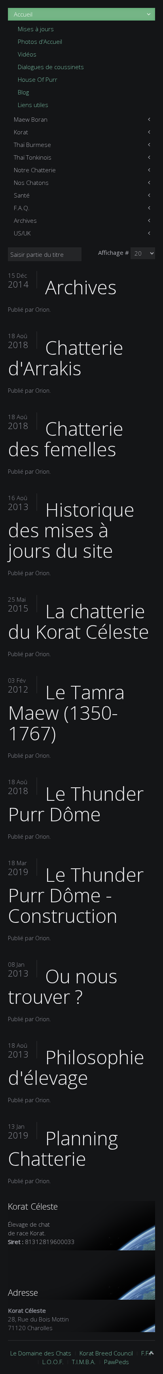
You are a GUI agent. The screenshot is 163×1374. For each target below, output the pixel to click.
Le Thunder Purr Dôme (76, 804)
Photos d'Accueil (40, 41)
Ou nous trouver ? (63, 986)
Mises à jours (36, 29)
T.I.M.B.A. (84, 1362)
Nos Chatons (31, 182)
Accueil (23, 14)
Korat (21, 132)
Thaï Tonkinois (32, 157)
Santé (22, 195)
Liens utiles (33, 105)
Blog (23, 92)
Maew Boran (30, 119)
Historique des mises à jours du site (71, 530)
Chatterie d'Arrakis (65, 358)
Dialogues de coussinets (51, 67)
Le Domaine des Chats (40, 1353)
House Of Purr (37, 79)
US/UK (22, 233)
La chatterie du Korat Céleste (78, 621)
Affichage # (113, 252)
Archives (25, 220)
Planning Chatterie (63, 1148)
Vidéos (27, 54)
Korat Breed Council (106, 1353)
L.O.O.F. (53, 1362)
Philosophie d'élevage (76, 1067)
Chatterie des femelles (65, 439)
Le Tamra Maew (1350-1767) (66, 712)
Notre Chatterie (35, 170)
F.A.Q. (22, 208)
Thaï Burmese (32, 145)
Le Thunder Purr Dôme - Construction (76, 895)
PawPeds (116, 1362)
